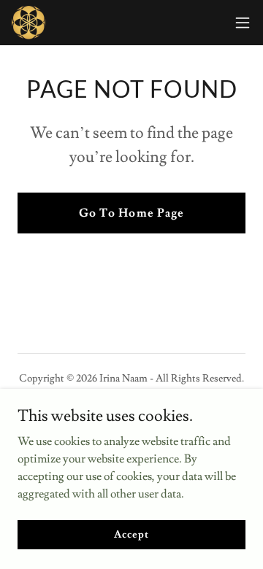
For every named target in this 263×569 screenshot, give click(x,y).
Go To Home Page (131, 213)
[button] (242, 22)
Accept (131, 534)
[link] (28, 22)
